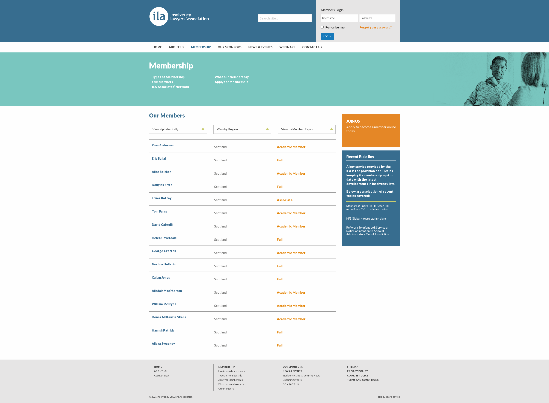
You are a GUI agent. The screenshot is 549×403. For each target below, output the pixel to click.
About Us (176, 47)
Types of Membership (168, 77)
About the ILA (161, 375)
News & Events (260, 47)
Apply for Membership (231, 82)
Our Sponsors (229, 47)
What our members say (232, 77)
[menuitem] (157, 47)
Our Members (162, 82)
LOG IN (327, 36)
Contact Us (312, 47)
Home (157, 47)
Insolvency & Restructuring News (301, 375)
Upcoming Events (292, 379)
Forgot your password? (375, 27)
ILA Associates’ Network (170, 87)
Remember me (335, 27)
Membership (201, 47)
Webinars (287, 47)
